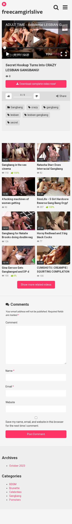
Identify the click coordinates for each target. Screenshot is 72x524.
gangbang (52, 107)
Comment (11, 322)
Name (10, 370)
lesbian (14, 114)
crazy (34, 107)
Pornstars (15, 499)
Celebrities (15, 492)
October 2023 (17, 465)
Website (10, 402)
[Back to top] (65, 516)
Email (10, 386)
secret (14, 122)
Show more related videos (36, 284)
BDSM (12, 484)
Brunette (14, 488)
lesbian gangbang (37, 114)
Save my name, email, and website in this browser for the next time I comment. (35, 423)
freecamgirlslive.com (22, 11)
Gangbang (16, 107)
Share (62, 96)
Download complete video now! (37, 83)
